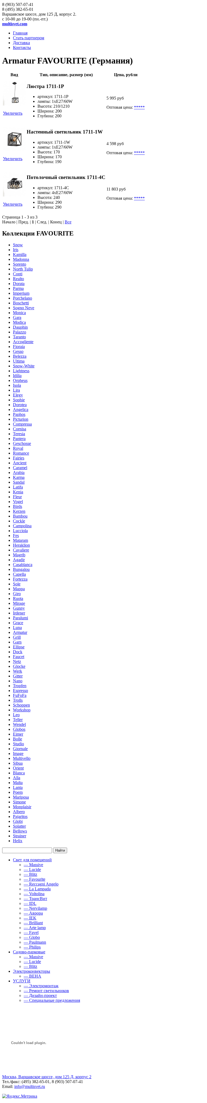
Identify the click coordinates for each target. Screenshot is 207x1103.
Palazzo (19, 332)
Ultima (19, 361)
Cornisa (19, 429)
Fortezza (20, 579)
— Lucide (32, 869)
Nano (17, 681)
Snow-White (23, 366)
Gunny (19, 608)
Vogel (18, 501)
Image (18, 753)
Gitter (18, 676)
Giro (17, 593)
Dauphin (20, 327)
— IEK (30, 918)
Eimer (18, 734)
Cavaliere (21, 550)
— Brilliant (33, 923)
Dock (17, 651)
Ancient (19, 463)
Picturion (20, 419)
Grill (17, 637)
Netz (17, 661)
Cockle (19, 521)
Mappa (19, 588)
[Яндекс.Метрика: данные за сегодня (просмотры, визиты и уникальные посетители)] (19, 1096)
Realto (18, 278)
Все (68, 222)
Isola (17, 385)
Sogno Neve (23, 307)
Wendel (19, 724)
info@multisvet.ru (29, 1086)
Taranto (19, 337)
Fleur (17, 496)
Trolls (18, 700)
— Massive (33, 864)
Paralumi (20, 618)
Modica (19, 322)
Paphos (19, 414)
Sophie (19, 400)
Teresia (19, 433)
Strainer (19, 836)
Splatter (19, 826)
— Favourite (34, 879)
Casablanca (22, 564)
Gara (17, 317)
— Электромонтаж (41, 985)
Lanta (18, 787)
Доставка (21, 42)
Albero (19, 811)
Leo (16, 714)
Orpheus (20, 380)
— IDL (30, 903)
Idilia (17, 375)
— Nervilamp (35, 908)
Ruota (18, 598)
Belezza (19, 356)
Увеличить (12, 113)
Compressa (22, 424)
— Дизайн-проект (40, 995)
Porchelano (22, 298)
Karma (19, 477)
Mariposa (21, 797)
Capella (19, 574)
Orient (18, 768)
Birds (17, 506)
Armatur (20, 632)
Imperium (21, 293)
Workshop (21, 710)
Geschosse (22, 443)
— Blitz (30, 874)
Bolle (17, 739)
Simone (19, 802)
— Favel (31, 932)
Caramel (20, 467)
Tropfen (19, 685)
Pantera (19, 438)
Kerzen (19, 511)
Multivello (21, 758)
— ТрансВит (35, 898)
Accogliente (23, 341)
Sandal (19, 482)
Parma (18, 288)
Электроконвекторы (31, 971)
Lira (16, 390)
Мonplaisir (22, 807)
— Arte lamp (35, 927)
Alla (16, 777)
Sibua (18, 763)
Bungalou (21, 569)
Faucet (18, 656)
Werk (17, 671)
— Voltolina (34, 893)
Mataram (20, 540)
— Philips (32, 947)
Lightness (21, 370)
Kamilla (19, 254)
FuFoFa (19, 695)
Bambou (20, 516)
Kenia (18, 492)
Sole (16, 584)
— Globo (32, 937)
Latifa (18, 487)
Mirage (19, 603)
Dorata (19, 283)
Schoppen (21, 705)
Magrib (19, 555)
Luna (17, 627)
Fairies (18, 458)
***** (139, 107)
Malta (18, 782)
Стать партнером (28, 38)
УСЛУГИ (21, 981)
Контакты (22, 47)
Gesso (18, 351)
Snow (18, 245)
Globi (18, 821)
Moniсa (19, 312)
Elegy (18, 395)
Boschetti (21, 303)
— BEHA (32, 976)
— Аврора (33, 913)
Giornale (20, 748)
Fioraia (19, 346)
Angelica (20, 409)
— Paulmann (35, 942)
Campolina (22, 526)
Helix (17, 840)
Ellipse (19, 647)
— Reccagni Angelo (41, 884)
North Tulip (23, 269)
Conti (17, 274)
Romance (21, 453)
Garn (17, 642)
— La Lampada (37, 889)
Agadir (19, 559)
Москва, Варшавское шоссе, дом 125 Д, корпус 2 (46, 1076)
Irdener (19, 613)
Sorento (19, 264)
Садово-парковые (29, 952)
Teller (18, 719)
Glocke (19, 666)
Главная (20, 33)
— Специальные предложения (52, 1000)
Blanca (19, 773)
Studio (18, 744)
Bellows (20, 831)
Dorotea (20, 404)
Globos (19, 729)
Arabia (19, 472)
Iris (15, 249)
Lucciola (20, 530)
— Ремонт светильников (46, 990)
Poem (18, 792)
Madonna (21, 259)
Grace (18, 622)
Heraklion (21, 545)
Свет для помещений (32, 860)
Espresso (20, 690)
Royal (18, 448)
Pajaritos (20, 816)
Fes (16, 535)
